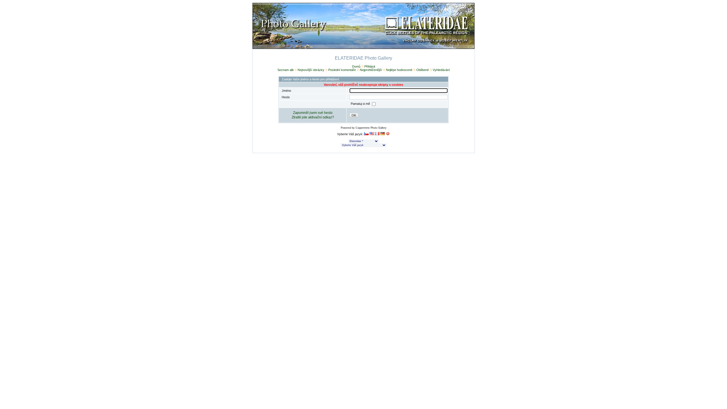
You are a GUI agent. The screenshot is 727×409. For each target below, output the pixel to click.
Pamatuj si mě (361, 104)
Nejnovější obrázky (311, 70)
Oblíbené (422, 70)
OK (354, 115)
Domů (356, 66)
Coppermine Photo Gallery (371, 127)
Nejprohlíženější (371, 70)
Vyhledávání (441, 70)
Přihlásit (369, 66)
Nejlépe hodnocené (399, 70)
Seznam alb (285, 70)
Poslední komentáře (342, 70)
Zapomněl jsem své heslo (313, 113)
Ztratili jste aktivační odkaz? (313, 117)
